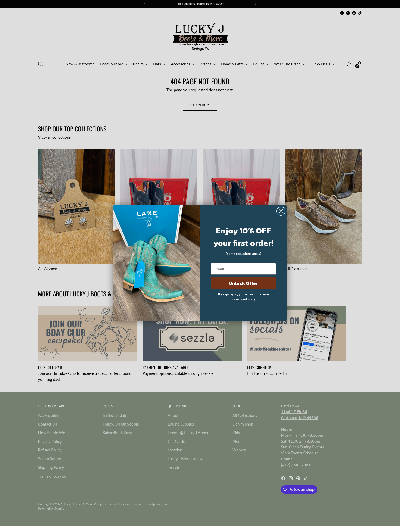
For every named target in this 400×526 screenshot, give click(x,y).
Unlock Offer (243, 283)
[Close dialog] (281, 211)
